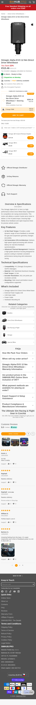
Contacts (4, 604)
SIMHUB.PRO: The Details (11, 620)
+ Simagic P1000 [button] (9, 109)
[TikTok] (10, 591)
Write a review (13, 434)
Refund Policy (6, 634)
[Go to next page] (23, 565)
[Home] (18, 2)
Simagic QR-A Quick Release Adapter (19, 134)
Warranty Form (6, 614)
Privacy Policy (6, 637)
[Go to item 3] (24, 442)
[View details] (5, 136)
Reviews (4, 611)
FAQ (3, 608)
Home (3, 14)
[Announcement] (18, 7)
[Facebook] (2, 591)
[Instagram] (6, 591)
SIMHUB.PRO (21, 696)
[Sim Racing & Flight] (18, 328)
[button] (18, 100)
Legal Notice (5, 643)
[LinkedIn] (18, 591)
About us (4, 601)
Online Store (5, 598)
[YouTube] (14, 591)
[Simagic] (18, 335)
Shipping (13, 71)
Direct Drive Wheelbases (16, 14)
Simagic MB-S (12, 143)
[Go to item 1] (6, 442)
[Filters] (28, 433)
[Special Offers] (18, 342)
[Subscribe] (33, 584)
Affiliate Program (7, 617)
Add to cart (18, 115)
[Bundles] (18, 313)
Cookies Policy (6, 640)
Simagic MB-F (12, 151)
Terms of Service (7, 630)
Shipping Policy (6, 627)
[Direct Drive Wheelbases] (18, 320)
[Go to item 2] (15, 442)
